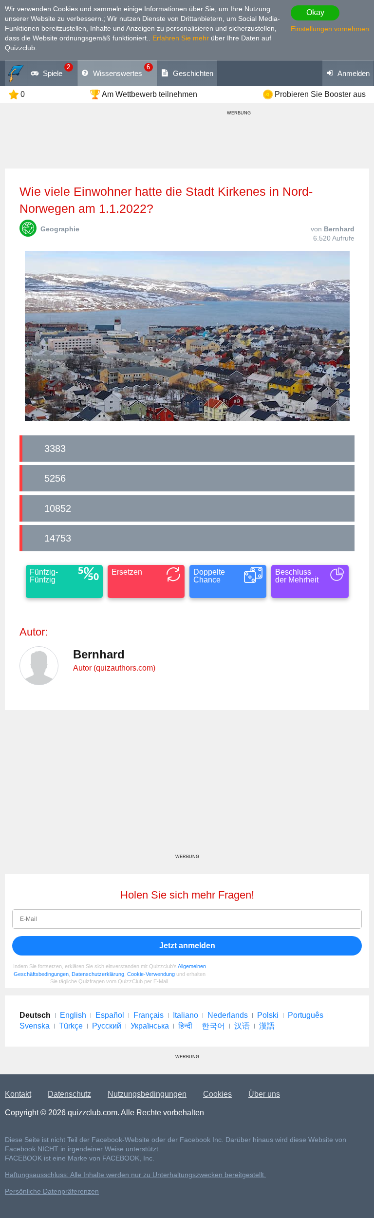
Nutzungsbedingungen (147, 1094)
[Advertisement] (187, 785)
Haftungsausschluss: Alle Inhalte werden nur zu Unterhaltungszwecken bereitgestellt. (135, 1175)
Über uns (264, 1094)
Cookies (217, 1094)
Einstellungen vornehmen (330, 29)
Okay (315, 12)
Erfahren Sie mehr (180, 38)
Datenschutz (69, 1094)
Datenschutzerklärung (98, 974)
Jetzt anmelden (187, 945)
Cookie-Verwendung (151, 974)
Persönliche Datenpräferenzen (52, 1191)
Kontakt (18, 1094)
